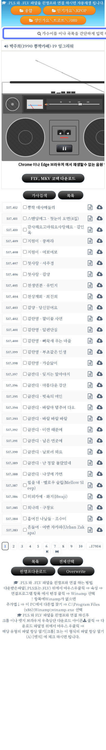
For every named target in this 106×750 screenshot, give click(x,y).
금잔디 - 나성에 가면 (45, 474)
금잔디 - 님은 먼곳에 (45, 440)
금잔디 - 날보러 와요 (45, 451)
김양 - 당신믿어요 (42, 307)
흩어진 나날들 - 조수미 (46, 518)
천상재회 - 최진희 (42, 296)
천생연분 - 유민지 (42, 285)
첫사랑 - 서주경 (40, 263)
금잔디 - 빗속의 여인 (45, 396)
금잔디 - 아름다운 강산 (46, 385)
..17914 (95, 546)
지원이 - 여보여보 (42, 252)
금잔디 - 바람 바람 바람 (47, 418)
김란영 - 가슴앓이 (42, 363)
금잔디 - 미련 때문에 (45, 429)
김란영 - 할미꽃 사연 (45, 318)
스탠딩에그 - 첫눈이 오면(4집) (53, 218)
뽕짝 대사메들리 (41, 207)
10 (81, 546)
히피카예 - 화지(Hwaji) (47, 496)
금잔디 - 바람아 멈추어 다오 (51, 407)
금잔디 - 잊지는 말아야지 (48, 374)
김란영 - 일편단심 (42, 329)
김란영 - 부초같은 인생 (46, 352)
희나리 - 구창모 (40, 507)
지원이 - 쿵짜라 (40, 241)
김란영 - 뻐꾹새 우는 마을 (49, 340)
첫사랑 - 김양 (38, 274)
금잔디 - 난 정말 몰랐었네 (49, 463)
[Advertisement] (53, 696)
